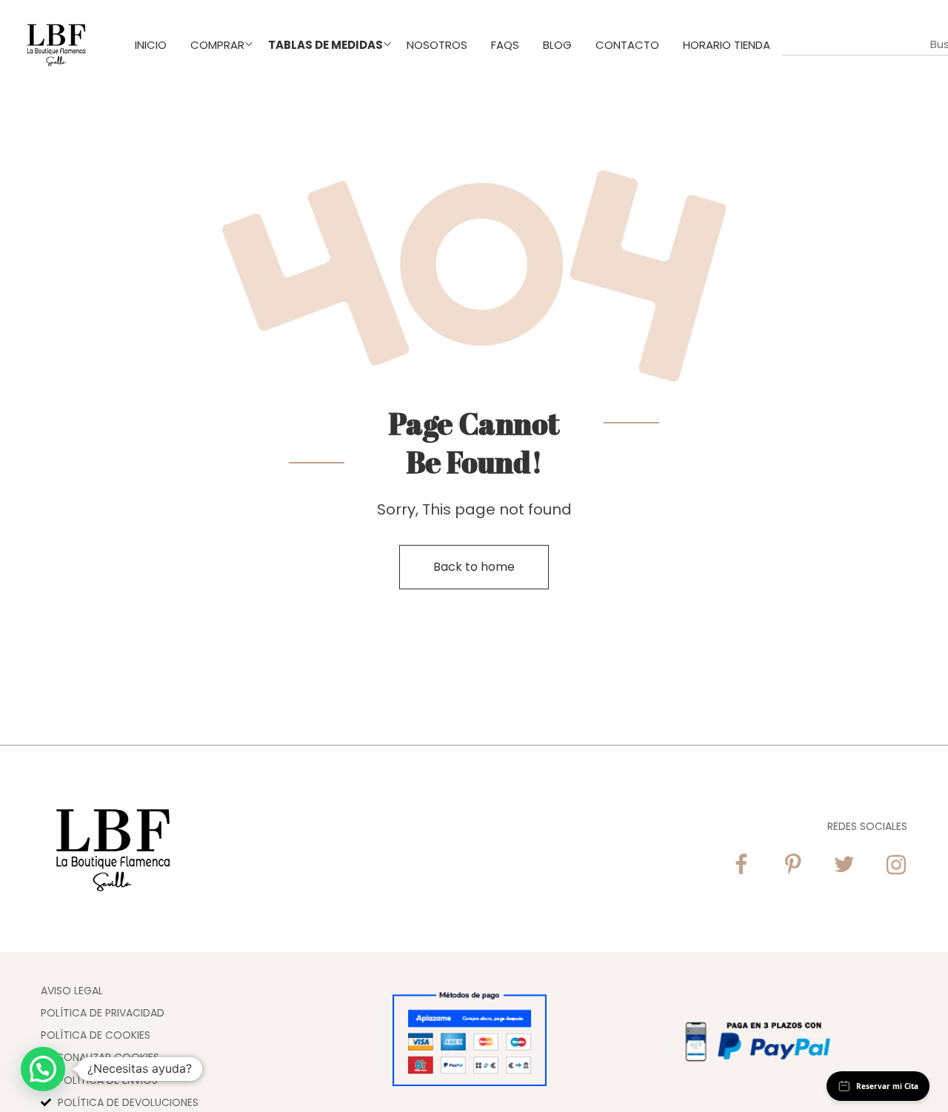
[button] (43, 1069)
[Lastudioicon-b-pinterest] (792, 865)
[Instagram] (896, 865)
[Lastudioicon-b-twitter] (844, 865)
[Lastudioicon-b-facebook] (741, 865)
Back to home (474, 566)
